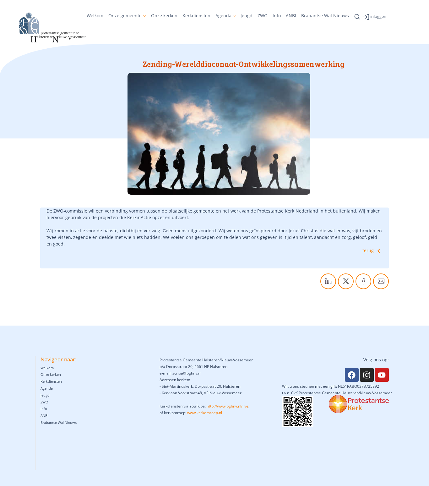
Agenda (223, 16)
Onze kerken (164, 16)
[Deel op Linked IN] (328, 281)
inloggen (378, 16)
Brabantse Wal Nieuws (325, 16)
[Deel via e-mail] (381, 281)
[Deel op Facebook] (363, 281)
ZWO (263, 16)
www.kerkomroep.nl (204, 412)
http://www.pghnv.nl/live (227, 406)
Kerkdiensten (196, 16)
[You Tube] (382, 375)
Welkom (95, 16)
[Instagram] (367, 375)
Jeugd (247, 16)
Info (277, 16)
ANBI (291, 16)
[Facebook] (352, 375)
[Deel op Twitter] (346, 281)
